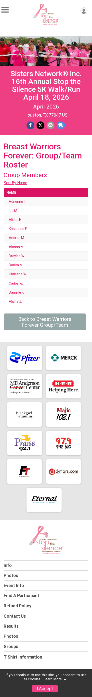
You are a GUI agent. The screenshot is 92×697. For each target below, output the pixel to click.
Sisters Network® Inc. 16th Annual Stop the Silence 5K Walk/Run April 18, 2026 (46, 85)
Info (8, 565)
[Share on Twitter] (40, 125)
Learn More (53, 679)
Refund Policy (17, 605)
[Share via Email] (50, 125)
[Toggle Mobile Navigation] (5, 10)
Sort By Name (15, 182)
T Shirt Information (23, 657)
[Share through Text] (61, 125)
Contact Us (15, 616)
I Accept (45, 688)
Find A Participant (21, 595)
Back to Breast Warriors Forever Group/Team (44, 322)
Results (11, 626)
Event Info (14, 585)
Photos (11, 575)
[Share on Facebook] (30, 125)
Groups (11, 646)
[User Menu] (83, 10)
